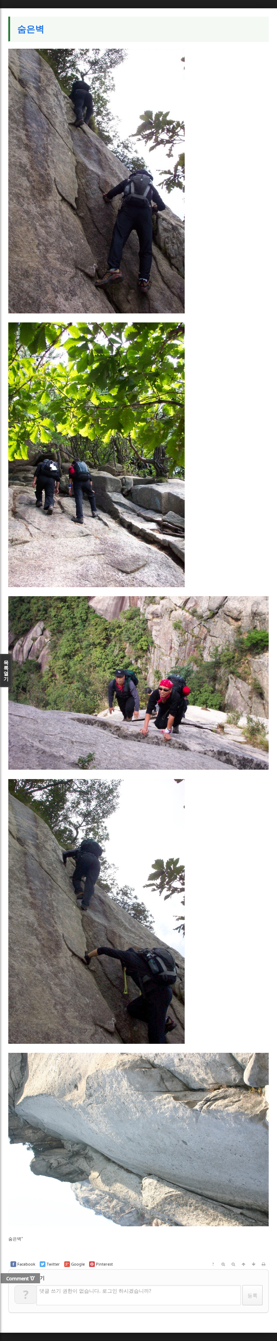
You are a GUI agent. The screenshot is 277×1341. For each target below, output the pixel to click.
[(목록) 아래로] (254, 1264)
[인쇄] (264, 1264)
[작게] (233, 1264)
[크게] (223, 1264)
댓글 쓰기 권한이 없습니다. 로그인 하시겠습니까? (95, 1290)
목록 (6, 670)
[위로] (243, 1264)
